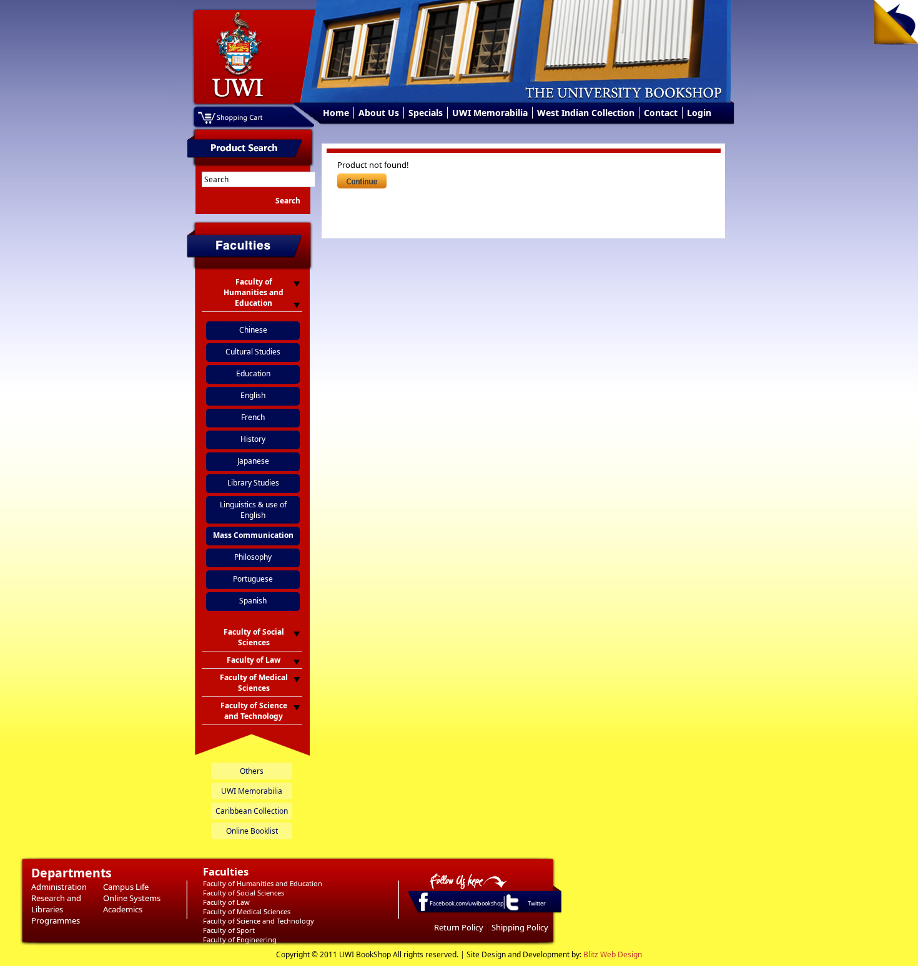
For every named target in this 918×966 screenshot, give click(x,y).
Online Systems (131, 898)
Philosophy (253, 557)
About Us (378, 113)
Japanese (253, 461)
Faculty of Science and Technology (258, 920)
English (252, 395)
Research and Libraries (56, 903)
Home (336, 113)
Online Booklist (252, 831)
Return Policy (458, 927)
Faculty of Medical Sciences (246, 911)
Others (252, 771)
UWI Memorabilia (490, 113)
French (253, 417)
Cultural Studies (252, 351)
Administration (59, 886)
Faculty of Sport (229, 930)
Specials (425, 113)
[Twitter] (511, 909)
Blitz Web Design (612, 954)
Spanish (253, 600)
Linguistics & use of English (253, 509)
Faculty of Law (226, 902)
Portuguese (253, 578)
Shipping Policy (519, 927)
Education (253, 373)
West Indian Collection (585, 113)
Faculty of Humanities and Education (262, 883)
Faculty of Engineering (240, 939)
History (252, 439)
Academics (122, 909)
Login (699, 113)
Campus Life (126, 886)
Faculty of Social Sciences (243, 892)
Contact (661, 113)
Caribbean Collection (251, 811)
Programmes (55, 920)
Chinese (253, 329)
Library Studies (253, 482)
